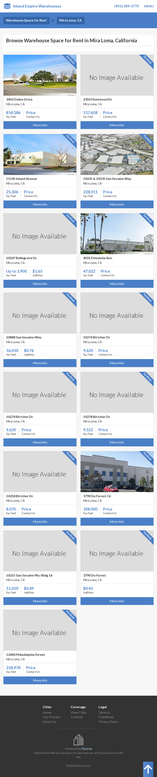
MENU (149, 6)
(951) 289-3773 (126, 6)
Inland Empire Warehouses (35, 6)
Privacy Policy (109, 721)
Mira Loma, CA (70, 20)
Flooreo (87, 748)
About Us (49, 721)
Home (47, 712)
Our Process (51, 717)
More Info (40, 125)
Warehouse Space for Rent (26, 20)
